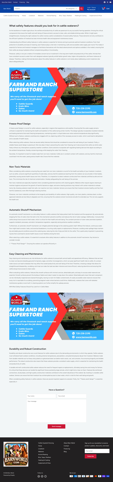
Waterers (41, 15)
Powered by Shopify (9, 475)
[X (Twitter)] (107, 2)
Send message (56, 426)
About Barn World (6, 2)
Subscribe (90, 456)
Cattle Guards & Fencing (11, 15)
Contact (15, 2)
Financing (22, 2)
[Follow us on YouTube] (45, 476)
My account (91, 9)
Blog (28, 2)
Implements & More (96, 15)
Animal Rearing (51, 15)
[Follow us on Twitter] (42, 476)
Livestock (32, 15)
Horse (24, 15)
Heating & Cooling (80, 15)
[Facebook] (104, 2)
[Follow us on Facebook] (39, 476)
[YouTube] (110, 2)
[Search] (81, 9)
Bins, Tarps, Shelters (65, 15)
